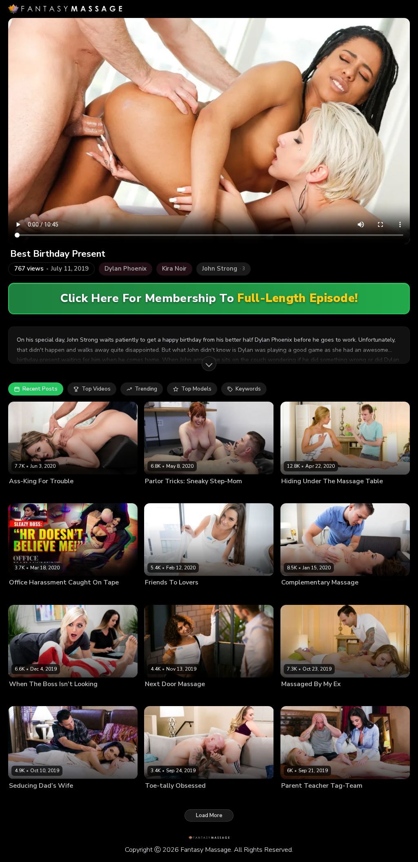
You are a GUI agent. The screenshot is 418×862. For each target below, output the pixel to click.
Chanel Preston (299, 595)
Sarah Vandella (299, 494)
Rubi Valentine (162, 697)
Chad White (56, 697)
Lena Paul (293, 697)
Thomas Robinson (203, 595)
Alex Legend (322, 697)
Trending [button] (146, 389)
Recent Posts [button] (40, 389)
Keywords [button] (248, 389)
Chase (189, 697)
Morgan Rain (24, 697)
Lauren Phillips (162, 494)
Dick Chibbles (55, 798)
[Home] (65, 9)
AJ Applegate (161, 798)
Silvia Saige (23, 798)
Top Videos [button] (96, 389)
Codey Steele (336, 595)
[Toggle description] (209, 363)
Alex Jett (330, 494)
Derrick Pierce (61, 595)
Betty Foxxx (23, 494)
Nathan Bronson (202, 494)
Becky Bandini (25, 595)
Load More (209, 815)
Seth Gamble (90, 798)
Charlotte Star (161, 595)
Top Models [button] (196, 389)
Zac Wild (361, 798)
